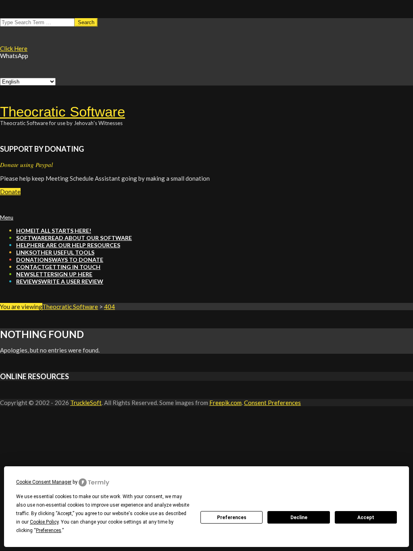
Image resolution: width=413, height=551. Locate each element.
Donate (10, 191)
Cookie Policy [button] (44, 522)
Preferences (231, 517)
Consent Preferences (272, 402)
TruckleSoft (86, 402)
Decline (298, 517)
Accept (365, 517)
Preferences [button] (48, 530)
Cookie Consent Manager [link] (43, 482)
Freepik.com (225, 402)
